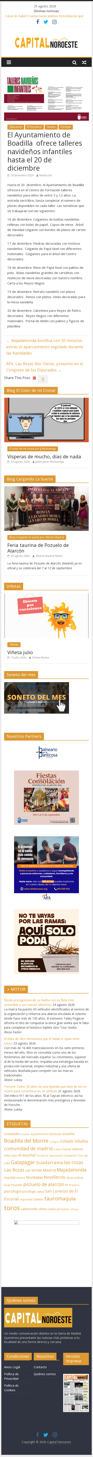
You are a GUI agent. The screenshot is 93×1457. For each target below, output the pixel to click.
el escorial (27, 1155)
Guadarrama (49, 1162)
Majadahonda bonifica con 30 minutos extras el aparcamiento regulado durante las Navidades (44, 347)
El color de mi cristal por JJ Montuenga (33, 448)
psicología (13, 1191)
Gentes (51, 127)
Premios (74, 1185)
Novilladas (34, 1177)
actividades (12, 1134)
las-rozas (73, 1162)
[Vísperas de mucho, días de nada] (46, 400)
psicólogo (29, 1191)
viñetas (74, 1209)
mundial (9, 1177)
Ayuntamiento (39, 1134)
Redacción (45, 175)
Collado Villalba (74, 1141)
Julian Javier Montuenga (49, 462)
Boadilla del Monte (26, 1140)
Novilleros (54, 1177)
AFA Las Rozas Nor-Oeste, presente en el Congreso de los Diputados (44, 367)
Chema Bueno (40, 657)
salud (40, 1191)
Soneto (38, 1199)
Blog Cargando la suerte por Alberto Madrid (37, 537)
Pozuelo (16, 1185)
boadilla (68, 1134)
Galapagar (23, 1162)
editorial (77, 1149)
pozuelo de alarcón (43, 1184)
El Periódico (34, 127)
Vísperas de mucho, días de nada (44, 456)
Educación (16, 127)
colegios (54, 1141)
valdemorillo (29, 1209)
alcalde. (25, 1134)
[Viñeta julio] (46, 596)
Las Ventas (33, 1170)
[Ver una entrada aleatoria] (84, 62)
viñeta (43, 1209)
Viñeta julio (20, 652)
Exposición (56, 1155)
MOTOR (18, 989)
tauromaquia (60, 1198)
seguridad (25, 1199)
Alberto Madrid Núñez (49, 556)
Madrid (49, 1170)
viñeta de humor (58, 1209)
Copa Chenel (62, 1149)
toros (12, 1207)
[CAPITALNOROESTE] (38, 1310)
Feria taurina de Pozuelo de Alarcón (38, 548)
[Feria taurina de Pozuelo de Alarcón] (46, 489)
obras (70, 1178)
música (20, 1178)
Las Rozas (14, 1170)
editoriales (11, 1155)
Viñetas (14, 644)
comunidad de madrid (28, 1148)
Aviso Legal (12, 1367)
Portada (66, 127)
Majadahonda (72, 1170)
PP (66, 1185)
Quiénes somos (45, 1374)
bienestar (55, 1134)
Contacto (40, 1367)
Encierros (42, 1155)
